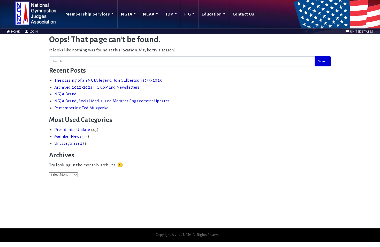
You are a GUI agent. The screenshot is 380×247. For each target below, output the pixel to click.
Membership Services (87, 14)
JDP (169, 14)
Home (15, 31)
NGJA (126, 14)
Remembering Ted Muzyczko (81, 108)
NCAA (149, 14)
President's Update (72, 129)
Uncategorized (68, 143)
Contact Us (243, 14)
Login (33, 31)
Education (212, 14)
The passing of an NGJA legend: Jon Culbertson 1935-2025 (108, 80)
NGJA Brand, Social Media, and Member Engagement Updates (112, 101)
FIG (187, 14)
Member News (67, 136)
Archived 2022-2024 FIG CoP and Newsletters (97, 87)
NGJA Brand (65, 94)
